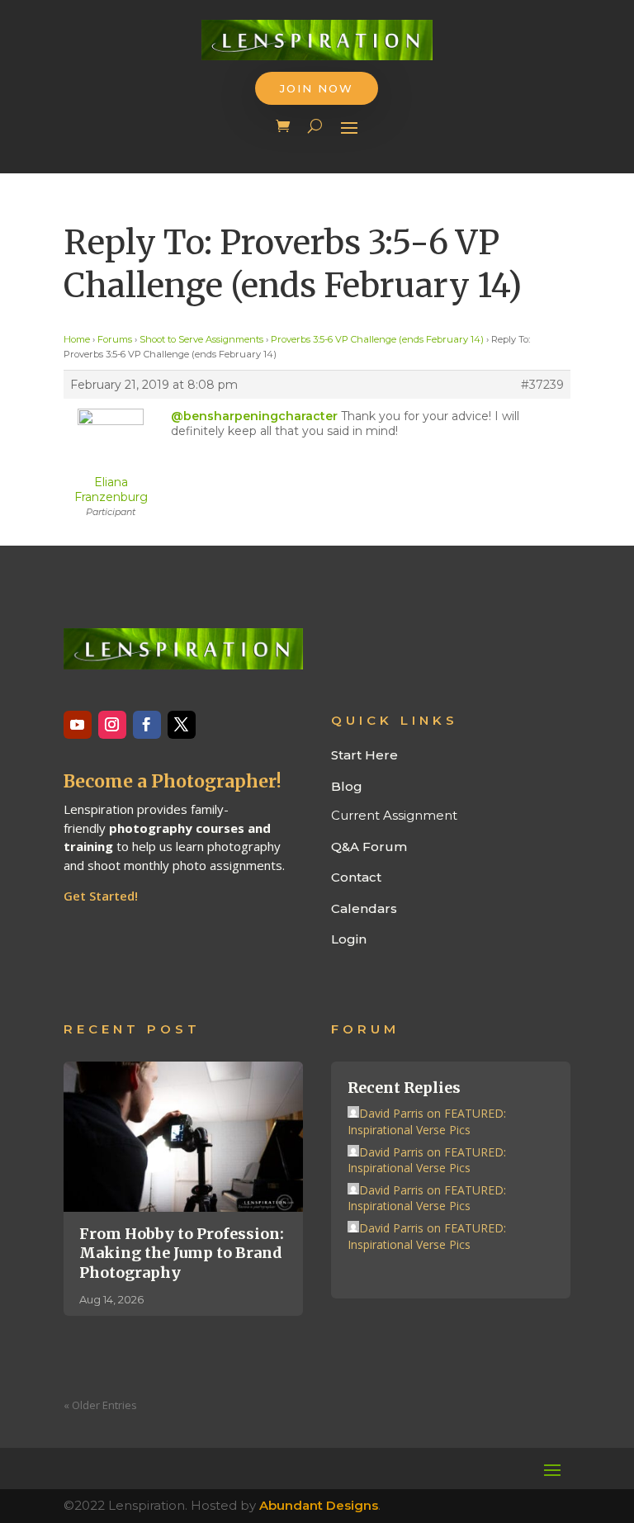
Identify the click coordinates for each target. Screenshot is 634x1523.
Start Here (364, 755)
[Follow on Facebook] (147, 725)
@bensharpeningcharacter (254, 416)
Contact (356, 877)
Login (349, 939)
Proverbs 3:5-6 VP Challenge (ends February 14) (377, 339)
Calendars (364, 908)
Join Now (316, 88)
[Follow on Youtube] (78, 725)
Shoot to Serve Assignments (201, 339)
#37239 (542, 384)
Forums (114, 339)
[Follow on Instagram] (112, 725)
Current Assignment (394, 815)
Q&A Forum (369, 846)
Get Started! (101, 895)
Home (77, 339)
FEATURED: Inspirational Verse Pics (427, 1121)
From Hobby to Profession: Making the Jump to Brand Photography (181, 1253)
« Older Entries (100, 1405)
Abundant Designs (318, 1505)
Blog (346, 786)
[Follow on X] (182, 725)
